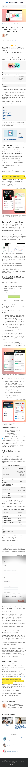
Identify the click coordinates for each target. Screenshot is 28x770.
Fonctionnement (7, 112)
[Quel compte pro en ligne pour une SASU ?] (7, 718)
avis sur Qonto (21, 676)
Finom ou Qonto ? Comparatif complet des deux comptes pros (16, 750)
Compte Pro (14, 40)
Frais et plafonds (7, 115)
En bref (5, 110)
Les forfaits (6, 113)
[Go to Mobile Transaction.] (2, 23)
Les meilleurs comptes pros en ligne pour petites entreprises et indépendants (15, 739)
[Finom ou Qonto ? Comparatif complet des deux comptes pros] (4, 750)
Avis (4, 118)
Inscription (6, 117)
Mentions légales (22, 761)
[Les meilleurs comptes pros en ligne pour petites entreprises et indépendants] (4, 737)
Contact (13, 762)
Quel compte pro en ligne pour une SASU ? (7, 725)
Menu (6, 6)
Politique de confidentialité (13, 761)
